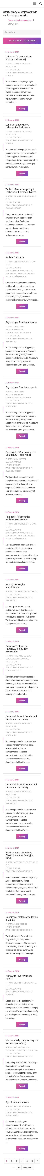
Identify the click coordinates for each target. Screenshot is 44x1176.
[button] (40, 3)
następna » (27, 1167)
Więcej (22, 109)
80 (19, 1167)
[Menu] (35, 4)
